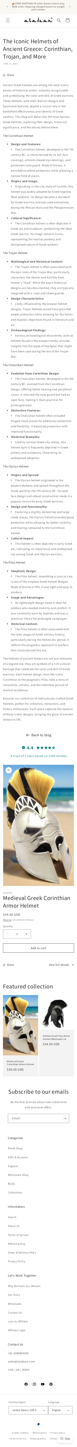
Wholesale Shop (18, 1175)
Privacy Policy (16, 1261)
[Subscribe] (64, 1118)
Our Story (14, 1295)
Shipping (7, 920)
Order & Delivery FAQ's (22, 1252)
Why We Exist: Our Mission (24, 1286)
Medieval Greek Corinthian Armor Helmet (20, 1063)
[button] (8, 20)
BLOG (11, 1183)
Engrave (13, 1166)
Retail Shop (15, 1148)
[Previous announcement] (7, 6)
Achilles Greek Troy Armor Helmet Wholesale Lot (56, 1037)
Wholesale (14, 1304)
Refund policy (16, 1243)
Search (12, 1217)
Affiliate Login (17, 1330)
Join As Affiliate (18, 1321)
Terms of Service (18, 1235)
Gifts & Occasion (18, 1157)
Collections (15, 1192)
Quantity (8, 926)
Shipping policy (38, 1438)
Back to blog (41, 735)
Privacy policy (57, 1432)
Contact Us (15, 1312)
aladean (24, 1432)
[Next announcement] (69, 6)
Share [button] (10, 75)
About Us (14, 1226)
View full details (59, 964)
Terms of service (17, 1438)
